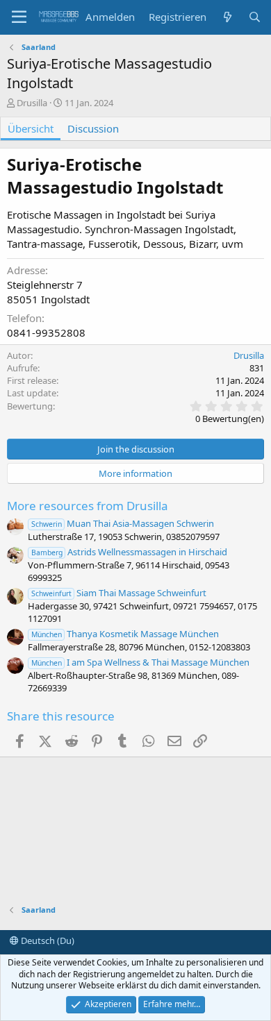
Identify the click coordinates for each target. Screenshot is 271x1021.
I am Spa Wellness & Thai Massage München (140, 662)
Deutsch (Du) (46, 940)
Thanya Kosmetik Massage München (125, 633)
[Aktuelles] (226, 17)
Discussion (93, 128)
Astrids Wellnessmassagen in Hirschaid (129, 552)
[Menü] (19, 17)
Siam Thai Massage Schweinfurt (118, 593)
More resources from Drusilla (87, 506)
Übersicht (31, 128)
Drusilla (32, 102)
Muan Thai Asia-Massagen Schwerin (122, 523)
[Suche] (254, 17)
